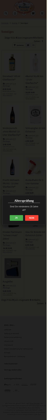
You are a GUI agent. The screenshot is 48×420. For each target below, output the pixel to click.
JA (16, 218)
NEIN (31, 218)
